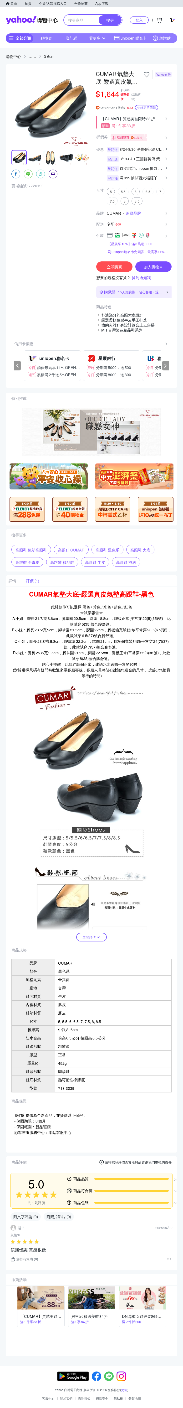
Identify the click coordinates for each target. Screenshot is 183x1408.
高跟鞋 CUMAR (71, 550)
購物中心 (13, 56)
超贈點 (165, 38)
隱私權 (118, 1398)
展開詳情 (89, 937)
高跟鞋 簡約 (126, 562)
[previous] (17, 365)
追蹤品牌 (133, 213)
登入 (139, 19)
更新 (124, 1389)
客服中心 (48, 1398)
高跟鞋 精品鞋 (62, 562)
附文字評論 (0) (25, 1216)
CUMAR (114, 213)
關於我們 (66, 1398)
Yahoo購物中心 (32, 20)
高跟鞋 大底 (140, 550)
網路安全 (102, 1398)
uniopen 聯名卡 (134, 38)
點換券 (46, 38)
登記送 (71, 38)
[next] (165, 365)
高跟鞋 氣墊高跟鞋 (31, 550)
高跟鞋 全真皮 (27, 562)
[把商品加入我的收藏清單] (146, 75)
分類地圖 (134, 1398)
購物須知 (84, 1398)
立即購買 (114, 267)
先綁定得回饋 (146, 107)
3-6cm (49, 56)
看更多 (95, 38)
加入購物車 (153, 267)
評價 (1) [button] (32, 581)
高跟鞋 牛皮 (95, 562)
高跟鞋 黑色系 (107, 550)
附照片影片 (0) (58, 1216)
